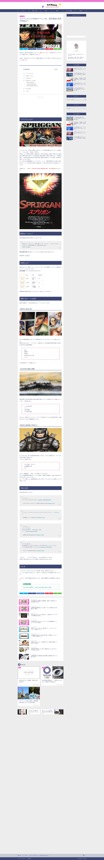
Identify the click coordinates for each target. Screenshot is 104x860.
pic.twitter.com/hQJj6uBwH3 (46, 547)
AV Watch (28, 246)
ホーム (23, 10)
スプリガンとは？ (30, 73)
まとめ (27, 91)
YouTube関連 (69, 10)
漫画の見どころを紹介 (31, 80)
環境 (57, 10)
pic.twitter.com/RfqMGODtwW (44, 499)
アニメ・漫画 (22, 16)
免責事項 (29, 858)
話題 (81, 10)
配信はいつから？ (30, 75)
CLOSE (56, 69)
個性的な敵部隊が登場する (32, 85)
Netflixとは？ (29, 78)
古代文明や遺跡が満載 (31, 84)
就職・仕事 (34, 10)
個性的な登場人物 (30, 82)
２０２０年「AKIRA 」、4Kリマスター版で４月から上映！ (37, 587)
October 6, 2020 (51, 503)
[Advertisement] (41, 106)
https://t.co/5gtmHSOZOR (31, 531)
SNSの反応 (28, 88)
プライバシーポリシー (22, 858)
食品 (46, 10)
